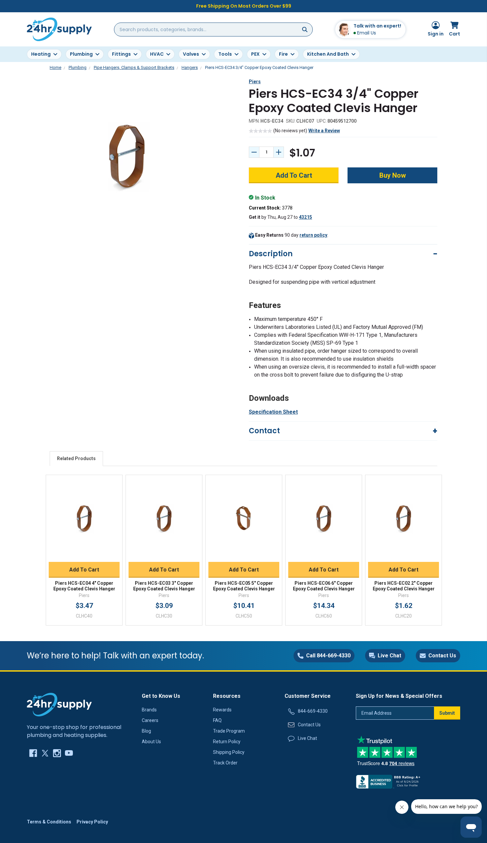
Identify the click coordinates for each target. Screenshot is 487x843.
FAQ (217, 720)
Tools (225, 54)
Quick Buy (84, 554)
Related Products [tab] (76, 458)
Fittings (121, 54)
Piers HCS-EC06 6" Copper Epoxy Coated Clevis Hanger (324, 586)
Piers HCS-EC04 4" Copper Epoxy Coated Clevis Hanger (84, 586)
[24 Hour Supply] (59, 704)
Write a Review (324, 130)
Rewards (222, 709)
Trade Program (229, 731)
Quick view (84, 511)
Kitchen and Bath (328, 54)
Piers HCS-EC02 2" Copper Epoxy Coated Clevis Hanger (404, 586)
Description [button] (271, 254)
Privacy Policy (92, 821)
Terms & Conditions (49, 821)
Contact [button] (264, 431)
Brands (149, 709)
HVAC (157, 54)
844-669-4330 (313, 711)
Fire (283, 54)
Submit (447, 713)
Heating (41, 54)
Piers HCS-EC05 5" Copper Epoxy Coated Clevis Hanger (244, 586)
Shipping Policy (228, 752)
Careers (150, 720)
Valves (191, 54)
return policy (313, 235)
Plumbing (81, 54)
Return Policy (227, 741)
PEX (255, 54)
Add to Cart (84, 570)
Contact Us (309, 724)
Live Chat (307, 738)
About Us (151, 741)
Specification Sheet (273, 412)
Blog (146, 731)
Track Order (225, 762)
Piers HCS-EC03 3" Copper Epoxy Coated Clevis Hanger (164, 586)
